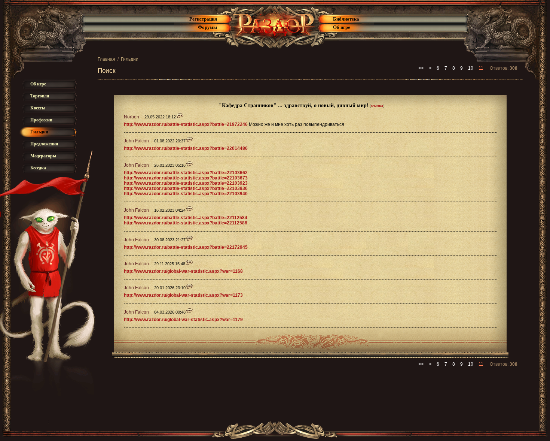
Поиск (106, 70)
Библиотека (346, 19)
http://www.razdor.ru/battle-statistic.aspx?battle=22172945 (186, 247)
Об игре (341, 27)
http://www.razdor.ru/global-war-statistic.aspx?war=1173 (183, 295)
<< (421, 68)
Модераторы (43, 155)
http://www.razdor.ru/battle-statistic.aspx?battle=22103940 (186, 193)
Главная (106, 59)
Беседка (38, 167)
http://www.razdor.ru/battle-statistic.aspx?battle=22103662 (186, 172)
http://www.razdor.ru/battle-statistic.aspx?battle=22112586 (185, 223)
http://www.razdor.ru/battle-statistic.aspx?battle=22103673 (186, 178)
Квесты (37, 108)
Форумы (207, 27)
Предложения (44, 144)
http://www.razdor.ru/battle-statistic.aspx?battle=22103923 (186, 183)
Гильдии (129, 59)
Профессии (41, 120)
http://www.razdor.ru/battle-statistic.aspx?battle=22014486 (186, 148)
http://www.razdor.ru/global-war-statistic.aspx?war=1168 (183, 271)
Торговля (39, 96)
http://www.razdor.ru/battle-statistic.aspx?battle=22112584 (185, 217)
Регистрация (203, 19)
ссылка (377, 106)
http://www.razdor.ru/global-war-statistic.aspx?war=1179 (183, 319)
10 (470, 68)
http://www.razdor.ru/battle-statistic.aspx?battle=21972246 (186, 124)
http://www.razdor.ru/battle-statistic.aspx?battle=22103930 (186, 188)
